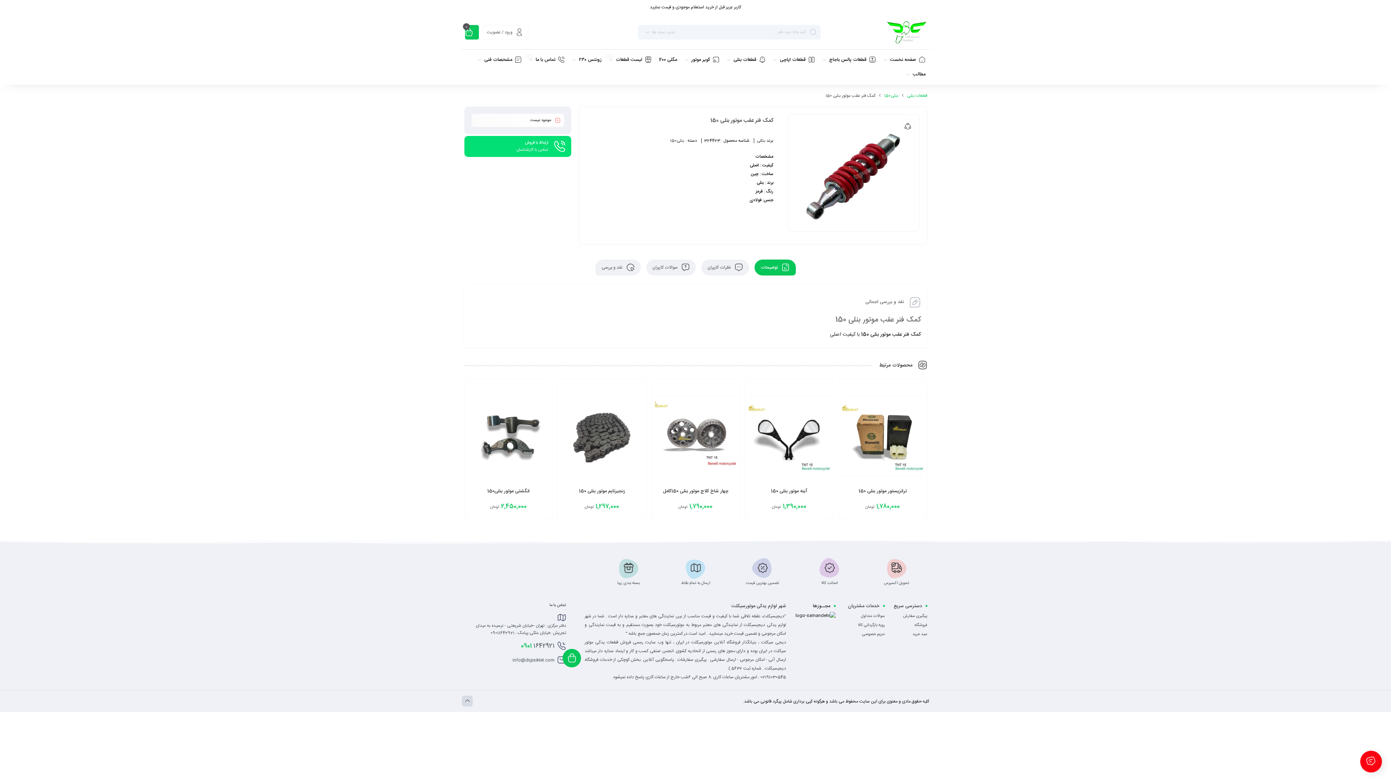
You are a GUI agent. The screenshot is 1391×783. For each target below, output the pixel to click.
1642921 (538, 646)
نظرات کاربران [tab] (719, 267)
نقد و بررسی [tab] (613, 267)
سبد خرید (919, 634)
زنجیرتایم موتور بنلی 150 (602, 491)
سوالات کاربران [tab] (665, 267)
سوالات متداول (873, 616)
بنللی (761, 140)
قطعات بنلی (917, 95)
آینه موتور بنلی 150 (789, 491)
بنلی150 (891, 95)
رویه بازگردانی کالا (871, 625)
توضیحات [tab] (770, 267)
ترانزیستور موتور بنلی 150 (883, 491)
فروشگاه (921, 625)
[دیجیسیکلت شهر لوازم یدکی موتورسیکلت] (906, 32)
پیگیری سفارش (915, 616)
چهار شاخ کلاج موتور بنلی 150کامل (695, 491)
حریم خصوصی (873, 634)
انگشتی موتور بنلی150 (508, 491)
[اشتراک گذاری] (907, 126)
